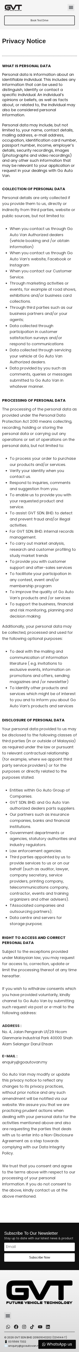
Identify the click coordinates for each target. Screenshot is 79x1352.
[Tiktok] (32, 1327)
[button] (70, 7)
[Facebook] (16, 1327)
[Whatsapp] (8, 1327)
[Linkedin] (48, 1327)
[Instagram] (24, 1327)
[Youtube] (40, 1327)
